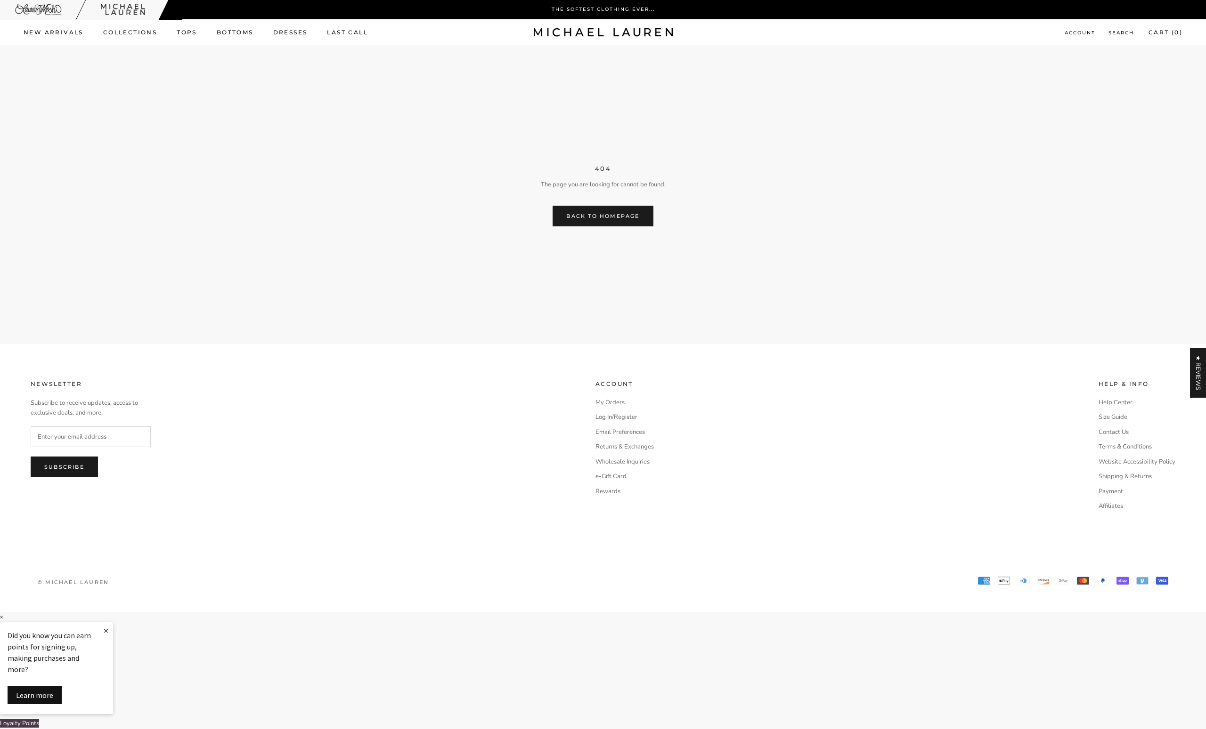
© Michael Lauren (73, 582)
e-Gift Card (611, 476)
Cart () (1165, 32)
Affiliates (1111, 506)
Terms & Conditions (1125, 446)
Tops (187, 32)
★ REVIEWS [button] (1198, 372)
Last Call (347, 32)
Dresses (290, 32)
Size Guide (1113, 417)
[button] (603, 724)
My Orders (610, 402)
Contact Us (1114, 432)
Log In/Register (616, 417)
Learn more (34, 695)
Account (1080, 33)
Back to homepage (602, 216)
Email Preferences (620, 432)
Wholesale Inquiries (622, 461)
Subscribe (64, 467)
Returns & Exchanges (624, 446)
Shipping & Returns (1125, 476)
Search (1121, 33)
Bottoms (235, 32)
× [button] (1, 617)
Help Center (1116, 402)
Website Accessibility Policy (1137, 461)
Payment (1111, 491)
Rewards (607, 491)
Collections (130, 32)
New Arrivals (53, 32)
